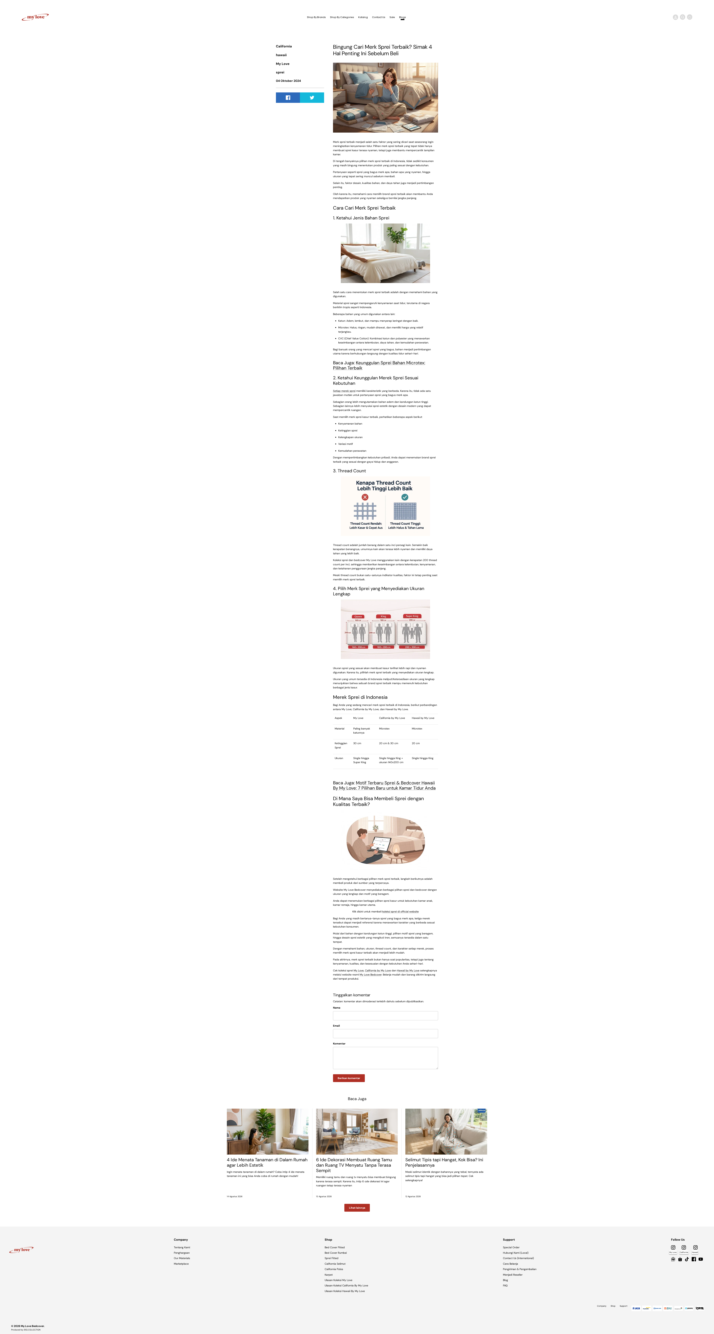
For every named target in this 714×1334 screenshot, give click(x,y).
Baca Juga (357, 1098)
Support (623, 1306)
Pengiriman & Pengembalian (519, 1269)
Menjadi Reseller (512, 1274)
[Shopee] (680, 1259)
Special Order (511, 1247)
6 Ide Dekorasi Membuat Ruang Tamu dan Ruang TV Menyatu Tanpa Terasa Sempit (354, 1165)
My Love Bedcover (32, 1326)
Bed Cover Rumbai (336, 1252)
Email (336, 1025)
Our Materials (182, 1258)
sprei (280, 72)
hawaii (281, 55)
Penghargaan (182, 1252)
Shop (613, 1306)
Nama (336, 1007)
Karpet (329, 1274)
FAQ (505, 1285)
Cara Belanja (510, 1263)
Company (601, 1306)
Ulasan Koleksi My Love (338, 1280)
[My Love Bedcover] (35, 17)
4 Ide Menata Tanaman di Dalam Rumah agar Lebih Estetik (267, 1162)
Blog (505, 1280)
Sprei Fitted (331, 1258)
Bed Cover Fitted (335, 1247)
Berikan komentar (349, 1078)
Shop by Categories (342, 17)
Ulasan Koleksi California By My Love (346, 1285)
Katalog (363, 17)
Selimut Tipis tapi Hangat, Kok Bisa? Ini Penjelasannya (444, 1162)
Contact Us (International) (518, 1258)
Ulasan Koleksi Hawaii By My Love (345, 1291)
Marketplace (181, 1263)
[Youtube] (701, 1259)
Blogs (402, 17)
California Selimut (335, 1263)
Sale (392, 17)
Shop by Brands (316, 17)
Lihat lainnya (357, 1207)
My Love (283, 64)
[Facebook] (694, 1259)
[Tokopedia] (673, 1259)
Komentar (339, 1043)
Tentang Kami (182, 1247)
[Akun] (674, 17)
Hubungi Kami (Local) (515, 1252)
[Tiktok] (687, 1259)
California (284, 46)
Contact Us (378, 17)
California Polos (334, 1269)
